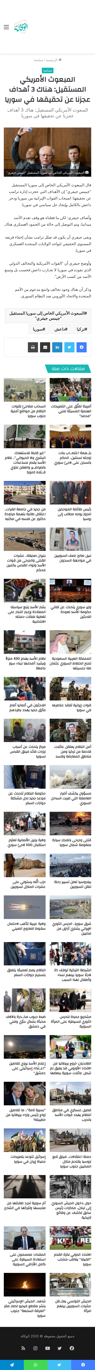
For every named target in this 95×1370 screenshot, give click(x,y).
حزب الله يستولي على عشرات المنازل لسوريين (28, 884)
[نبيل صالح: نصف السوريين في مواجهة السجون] (70, 539)
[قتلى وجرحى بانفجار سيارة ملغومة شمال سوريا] (70, 823)
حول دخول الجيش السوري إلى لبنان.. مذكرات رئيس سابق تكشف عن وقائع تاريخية (71, 1210)
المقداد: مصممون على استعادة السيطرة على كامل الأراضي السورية (28, 1259)
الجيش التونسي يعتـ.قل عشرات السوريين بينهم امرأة (73, 1306)
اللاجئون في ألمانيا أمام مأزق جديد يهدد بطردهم (27, 707)
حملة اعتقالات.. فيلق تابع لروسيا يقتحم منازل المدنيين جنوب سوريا (71, 1161)
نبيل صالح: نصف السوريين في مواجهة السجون (72, 558)
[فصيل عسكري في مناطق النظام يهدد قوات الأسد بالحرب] (70, 1093)
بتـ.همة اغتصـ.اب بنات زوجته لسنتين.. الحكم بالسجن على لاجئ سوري (72, 458)
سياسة (38, 60)
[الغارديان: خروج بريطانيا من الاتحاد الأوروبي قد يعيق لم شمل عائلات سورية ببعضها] (70, 1047)
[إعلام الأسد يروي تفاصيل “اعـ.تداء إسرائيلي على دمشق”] (25, 1047)
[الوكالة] (21, 26)
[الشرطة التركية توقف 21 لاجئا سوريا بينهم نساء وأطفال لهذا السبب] (70, 954)
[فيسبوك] (82, 347)
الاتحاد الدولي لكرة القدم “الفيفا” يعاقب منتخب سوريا (72, 1259)
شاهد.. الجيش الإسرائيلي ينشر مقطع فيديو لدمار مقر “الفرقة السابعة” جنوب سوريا (25, 1308)
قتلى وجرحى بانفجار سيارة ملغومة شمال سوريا (71, 842)
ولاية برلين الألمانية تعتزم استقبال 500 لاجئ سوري (27, 842)
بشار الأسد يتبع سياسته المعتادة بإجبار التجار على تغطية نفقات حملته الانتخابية (27, 614)
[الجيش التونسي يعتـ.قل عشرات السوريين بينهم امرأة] (70, 1284)
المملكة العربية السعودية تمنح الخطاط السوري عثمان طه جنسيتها (70, 663)
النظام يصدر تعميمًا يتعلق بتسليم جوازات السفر (26, 972)
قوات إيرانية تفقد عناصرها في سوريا (71, 707)
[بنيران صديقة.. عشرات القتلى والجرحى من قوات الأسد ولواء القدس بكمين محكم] (25, 539)
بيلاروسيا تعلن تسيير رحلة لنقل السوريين (72, 884)
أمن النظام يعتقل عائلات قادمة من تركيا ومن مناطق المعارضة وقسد (72, 752)
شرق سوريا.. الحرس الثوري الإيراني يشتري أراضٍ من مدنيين (71, 929)
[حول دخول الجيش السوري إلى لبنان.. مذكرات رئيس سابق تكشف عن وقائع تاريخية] (70, 1187)
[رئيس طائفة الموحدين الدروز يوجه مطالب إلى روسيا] (70, 492)
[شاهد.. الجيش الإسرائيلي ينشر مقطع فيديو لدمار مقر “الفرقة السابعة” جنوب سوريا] (25, 1284)
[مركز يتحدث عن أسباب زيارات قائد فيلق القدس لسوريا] (25, 730)
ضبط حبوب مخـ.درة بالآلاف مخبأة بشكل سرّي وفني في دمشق (26, 1022)
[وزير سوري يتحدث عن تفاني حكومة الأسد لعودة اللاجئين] (70, 590)
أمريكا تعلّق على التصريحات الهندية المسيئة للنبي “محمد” (71, 411)
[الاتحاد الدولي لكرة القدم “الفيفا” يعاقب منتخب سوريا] (70, 1238)
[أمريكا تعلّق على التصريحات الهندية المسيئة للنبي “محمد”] (70, 390)
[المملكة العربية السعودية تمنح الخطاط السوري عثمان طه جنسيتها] (70, 642)
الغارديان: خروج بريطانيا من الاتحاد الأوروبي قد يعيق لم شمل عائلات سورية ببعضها (70, 1068)
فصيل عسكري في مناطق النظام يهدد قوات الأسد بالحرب (71, 1115)
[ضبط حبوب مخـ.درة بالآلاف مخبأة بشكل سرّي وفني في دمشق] (25, 1000)
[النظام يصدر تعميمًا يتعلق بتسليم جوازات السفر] (25, 954)
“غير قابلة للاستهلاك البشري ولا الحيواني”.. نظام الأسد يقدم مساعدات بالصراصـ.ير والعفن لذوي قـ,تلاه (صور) (25, 463)
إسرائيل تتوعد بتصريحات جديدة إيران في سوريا (28, 1159)
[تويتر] (69, 347)
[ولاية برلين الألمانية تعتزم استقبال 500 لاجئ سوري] (25, 823)
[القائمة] (6, 28)
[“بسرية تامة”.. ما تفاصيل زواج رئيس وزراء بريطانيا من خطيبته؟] (25, 1093)
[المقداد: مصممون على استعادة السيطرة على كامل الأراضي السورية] (25, 1238)
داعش (59, 329)
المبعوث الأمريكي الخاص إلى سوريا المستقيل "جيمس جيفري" (46, 316)
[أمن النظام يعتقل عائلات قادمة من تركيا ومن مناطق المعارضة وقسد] (70, 730)
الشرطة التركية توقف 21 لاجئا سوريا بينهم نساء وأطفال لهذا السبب (72, 975)
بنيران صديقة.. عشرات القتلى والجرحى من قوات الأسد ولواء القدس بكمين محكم (26, 562)
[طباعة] (33, 347)
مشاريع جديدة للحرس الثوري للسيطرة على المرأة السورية (71, 1022)
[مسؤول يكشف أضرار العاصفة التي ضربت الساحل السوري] (70, 777)
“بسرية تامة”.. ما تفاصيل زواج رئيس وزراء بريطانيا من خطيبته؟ (26, 1115)
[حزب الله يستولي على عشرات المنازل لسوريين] (25, 865)
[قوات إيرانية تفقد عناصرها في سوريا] (70, 688)
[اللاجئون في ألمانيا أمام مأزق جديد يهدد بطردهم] (25, 688)
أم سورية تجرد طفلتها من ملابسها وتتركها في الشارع (25, 1205)
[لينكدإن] (57, 347)
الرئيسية (52, 60)
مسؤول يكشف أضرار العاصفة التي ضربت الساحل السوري (71, 798)
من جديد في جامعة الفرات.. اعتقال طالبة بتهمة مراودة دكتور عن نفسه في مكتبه (25, 514)
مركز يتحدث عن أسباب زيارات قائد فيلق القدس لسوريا (28, 752)
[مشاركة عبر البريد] (45, 347)
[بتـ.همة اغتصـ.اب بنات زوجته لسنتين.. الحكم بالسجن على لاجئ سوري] (70, 436)
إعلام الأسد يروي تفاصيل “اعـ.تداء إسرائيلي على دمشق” (27, 1068)
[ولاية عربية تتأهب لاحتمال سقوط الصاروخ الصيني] (25, 907)
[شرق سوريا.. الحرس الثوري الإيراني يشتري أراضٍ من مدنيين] (70, 907)
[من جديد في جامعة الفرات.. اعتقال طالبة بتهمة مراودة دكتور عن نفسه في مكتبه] (25, 492)
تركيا (81, 329)
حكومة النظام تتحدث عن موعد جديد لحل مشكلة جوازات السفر (27, 798)
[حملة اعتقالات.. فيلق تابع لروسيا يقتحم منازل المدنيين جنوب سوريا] (70, 1140)
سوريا (38, 329)
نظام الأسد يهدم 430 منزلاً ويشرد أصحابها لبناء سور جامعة (26, 663)
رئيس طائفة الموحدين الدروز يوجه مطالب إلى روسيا (74, 514)
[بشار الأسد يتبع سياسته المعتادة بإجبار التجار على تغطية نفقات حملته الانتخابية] (25, 590)
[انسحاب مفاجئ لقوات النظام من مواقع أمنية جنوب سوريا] (25, 390)
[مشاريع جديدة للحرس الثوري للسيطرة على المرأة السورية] (70, 1000)
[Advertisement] (60, 28)
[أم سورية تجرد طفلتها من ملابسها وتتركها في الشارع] (25, 1187)
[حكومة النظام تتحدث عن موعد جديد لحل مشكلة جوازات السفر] (25, 777)
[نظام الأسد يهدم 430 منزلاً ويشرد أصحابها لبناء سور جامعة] (25, 642)
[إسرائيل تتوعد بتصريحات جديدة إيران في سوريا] (25, 1140)
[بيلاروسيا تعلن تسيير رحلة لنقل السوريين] (70, 865)
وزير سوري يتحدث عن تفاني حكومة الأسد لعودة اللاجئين (71, 612)
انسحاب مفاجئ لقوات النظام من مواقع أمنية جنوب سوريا (28, 411)
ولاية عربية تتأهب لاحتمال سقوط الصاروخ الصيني (26, 926)
